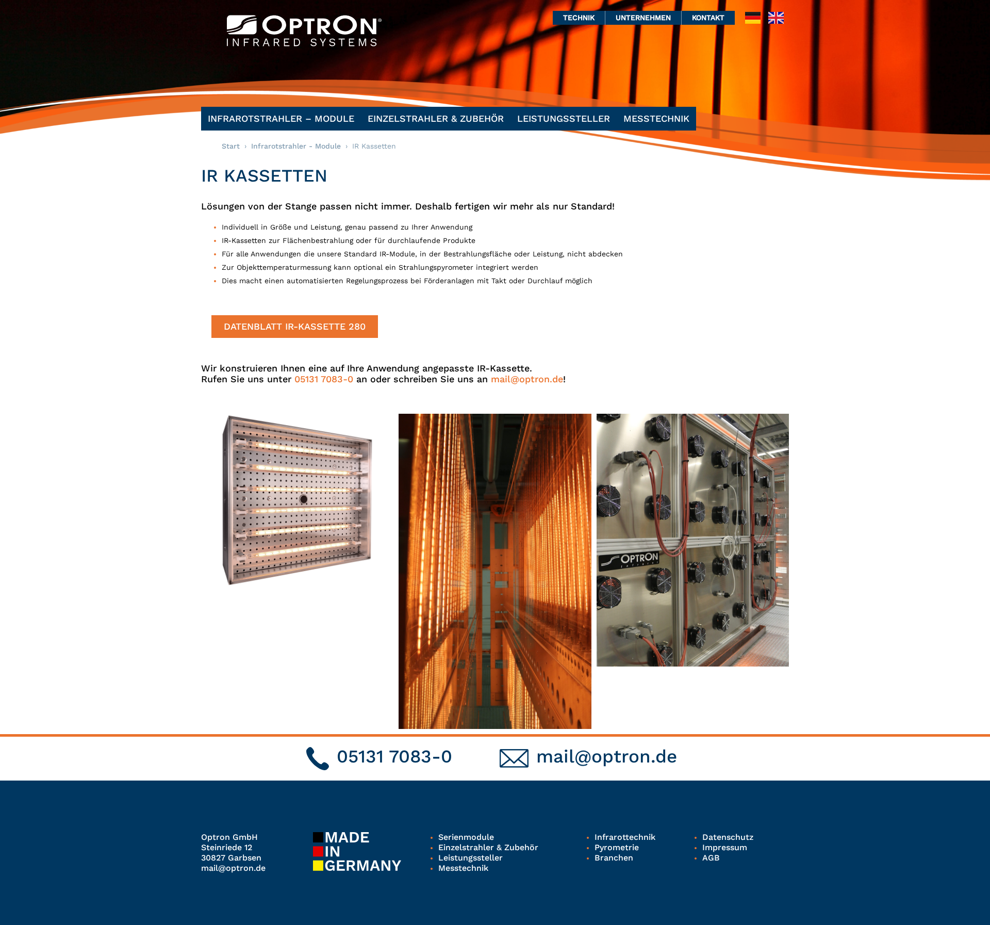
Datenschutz (727, 837)
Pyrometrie (617, 847)
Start (231, 146)
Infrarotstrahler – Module (281, 118)
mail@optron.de (527, 379)
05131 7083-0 (323, 379)
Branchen (614, 858)
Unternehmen (643, 17)
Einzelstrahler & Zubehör (436, 118)
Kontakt (708, 17)
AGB (711, 858)
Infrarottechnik (625, 837)
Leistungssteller (563, 118)
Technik (579, 17)
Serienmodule (466, 837)
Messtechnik (656, 118)
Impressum (724, 847)
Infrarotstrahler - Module (296, 146)
